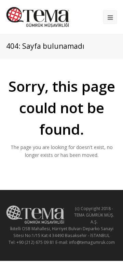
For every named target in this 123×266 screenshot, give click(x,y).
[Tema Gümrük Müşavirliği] (37, 16)
